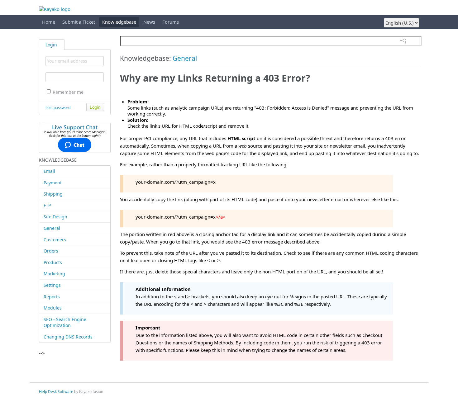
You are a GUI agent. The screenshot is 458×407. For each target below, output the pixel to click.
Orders (51, 251)
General (52, 228)
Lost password (57, 107)
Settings (52, 285)
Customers (55, 240)
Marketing (54, 274)
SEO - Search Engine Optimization (65, 322)
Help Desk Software (56, 391)
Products (53, 262)
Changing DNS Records (68, 337)
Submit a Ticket (78, 22)
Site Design (55, 217)
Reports (52, 297)
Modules (53, 308)
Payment (53, 183)
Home (48, 22)
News (149, 22)
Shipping (53, 194)
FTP (47, 205)
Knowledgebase (119, 22)
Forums (170, 22)
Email (49, 171)
